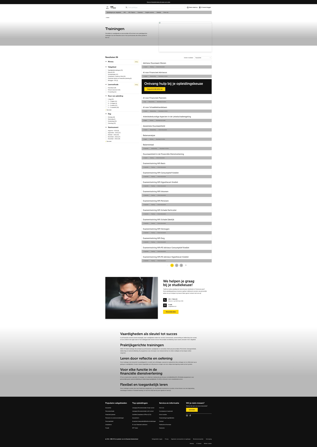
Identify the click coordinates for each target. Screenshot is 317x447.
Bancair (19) (111, 72)
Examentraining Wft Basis (154, 163)
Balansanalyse (149, 135)
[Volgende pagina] (186, 265)
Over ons (165, 12)
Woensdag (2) (111, 119)
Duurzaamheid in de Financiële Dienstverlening (163, 154)
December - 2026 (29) (114, 139)
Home (107, 17)
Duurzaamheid (109, 421)
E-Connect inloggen (206, 7)
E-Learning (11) (112, 92)
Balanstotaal (148, 144)
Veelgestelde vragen (157, 439)
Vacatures (162, 428)
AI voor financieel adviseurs (139, 424)
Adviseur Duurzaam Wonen (154, 63)
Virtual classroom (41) (114, 90)
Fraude (107, 428)
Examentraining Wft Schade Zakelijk (158, 219)
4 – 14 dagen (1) (112, 103)
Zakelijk (159, 12)
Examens (140, 12)
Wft (125, 12)
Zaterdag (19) (112, 123)
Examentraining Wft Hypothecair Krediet (160, 182)
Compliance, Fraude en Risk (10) (116, 76)
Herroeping (209, 439)
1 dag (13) (111, 99)
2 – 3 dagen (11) (112, 101)
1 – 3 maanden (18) (113, 107)
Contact (161, 421)
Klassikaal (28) (112, 88)
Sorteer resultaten (188, 57)
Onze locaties (163, 414)
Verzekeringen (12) (113, 74)
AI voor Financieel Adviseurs (155, 72)
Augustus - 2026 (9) (113, 130)
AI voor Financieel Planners (154, 98)
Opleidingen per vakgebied (114, 12)
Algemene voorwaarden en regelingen (181, 439)
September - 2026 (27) (114, 132)
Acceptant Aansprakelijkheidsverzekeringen (144, 421)
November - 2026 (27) (114, 137)
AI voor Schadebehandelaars (155, 107)
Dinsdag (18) (111, 117)
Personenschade (109, 411)
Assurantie (108, 408)
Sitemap (192, 443)
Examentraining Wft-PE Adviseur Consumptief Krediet (166, 247)
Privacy (166, 439)
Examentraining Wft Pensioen (156, 201)
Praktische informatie (165, 424)
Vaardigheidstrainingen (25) (115, 70)
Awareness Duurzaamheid (154, 126)
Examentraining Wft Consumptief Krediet (161, 172)
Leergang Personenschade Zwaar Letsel (143, 408)
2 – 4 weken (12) (112, 105)
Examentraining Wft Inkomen (155, 191)
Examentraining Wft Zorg (154, 238)
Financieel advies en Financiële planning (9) (120, 78)
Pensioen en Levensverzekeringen (114, 418)
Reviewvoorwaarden (198, 439)
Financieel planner (110, 414)
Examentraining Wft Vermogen (156, 229)
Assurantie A (135, 418)
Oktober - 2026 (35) (113, 134)
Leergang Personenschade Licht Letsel (143, 411)
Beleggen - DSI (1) (113, 80)
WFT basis (135, 428)
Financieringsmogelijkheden (166, 418)
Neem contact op (193, 7)
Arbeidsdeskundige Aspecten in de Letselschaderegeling (167, 116)
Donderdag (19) (112, 121)
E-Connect (198, 443)
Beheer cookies (208, 443)
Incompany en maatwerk (166, 411)
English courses (149, 12)
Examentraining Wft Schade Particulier (159, 210)
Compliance (108, 424)
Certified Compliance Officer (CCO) (141, 414)
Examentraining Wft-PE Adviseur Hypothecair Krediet (166, 257)
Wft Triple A (131, 12)
